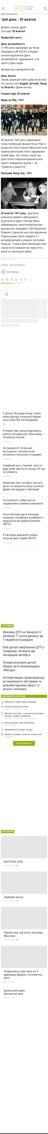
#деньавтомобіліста (17, 265)
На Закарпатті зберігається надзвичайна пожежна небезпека (23, 502)
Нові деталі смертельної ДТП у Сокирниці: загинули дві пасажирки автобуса (23, 651)
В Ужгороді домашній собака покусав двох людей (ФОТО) (20, 536)
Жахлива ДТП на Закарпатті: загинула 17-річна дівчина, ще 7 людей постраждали (23, 636)
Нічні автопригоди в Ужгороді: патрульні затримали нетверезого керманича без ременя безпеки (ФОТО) (23, 519)
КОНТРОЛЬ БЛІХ (13, 861)
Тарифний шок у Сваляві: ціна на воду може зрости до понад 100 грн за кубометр (24, 469)
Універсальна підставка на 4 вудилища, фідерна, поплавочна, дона (23, 974)
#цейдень (4, 265)
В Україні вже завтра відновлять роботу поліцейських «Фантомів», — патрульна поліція (24, 434)
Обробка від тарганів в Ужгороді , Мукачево (24, 934)
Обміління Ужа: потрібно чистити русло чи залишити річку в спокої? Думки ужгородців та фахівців (23, 486)
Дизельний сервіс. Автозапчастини (15, 992)
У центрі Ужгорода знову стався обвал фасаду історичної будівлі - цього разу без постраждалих (22, 417)
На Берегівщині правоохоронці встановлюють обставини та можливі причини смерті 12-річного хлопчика (23, 683)
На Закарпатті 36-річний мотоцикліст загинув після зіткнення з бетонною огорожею (22, 451)
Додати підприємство (24, 743)
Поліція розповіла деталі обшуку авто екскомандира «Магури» (21, 666)
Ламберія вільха (13, 897)
